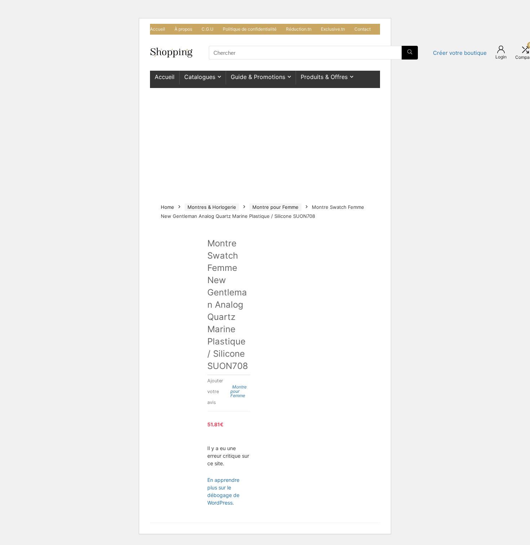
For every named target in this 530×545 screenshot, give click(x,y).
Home (167, 207)
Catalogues (199, 76)
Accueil (157, 29)
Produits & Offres (324, 76)
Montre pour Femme (275, 207)
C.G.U (207, 29)
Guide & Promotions (258, 76)
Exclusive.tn (333, 29)
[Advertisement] (265, 142)
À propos (183, 29)
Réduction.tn (299, 29)
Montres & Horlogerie (211, 207)
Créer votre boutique (460, 52)
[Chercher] (410, 53)
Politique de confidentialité (250, 29)
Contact (362, 29)
